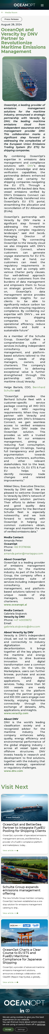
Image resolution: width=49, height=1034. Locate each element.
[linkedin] (22, 1011)
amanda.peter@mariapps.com (23, 553)
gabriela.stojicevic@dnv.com (22, 626)
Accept (8, 1029)
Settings (21, 1029)
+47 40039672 (23, 620)
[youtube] (27, 1011)
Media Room (10, 12)
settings (41, 1024)
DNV (30, 165)
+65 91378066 (22, 547)
